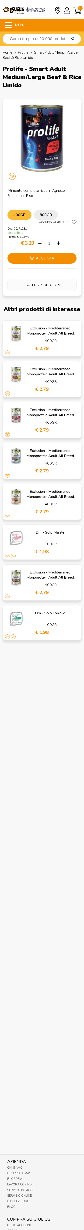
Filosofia (14, 1179)
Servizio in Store (20, 1190)
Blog (11, 1207)
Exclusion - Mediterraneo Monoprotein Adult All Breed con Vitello (50, 415)
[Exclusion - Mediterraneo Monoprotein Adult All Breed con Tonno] (16, 456)
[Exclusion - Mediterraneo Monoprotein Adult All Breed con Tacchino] (16, 578)
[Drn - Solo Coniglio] (16, 618)
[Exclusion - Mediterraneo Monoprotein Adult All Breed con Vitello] (16, 415)
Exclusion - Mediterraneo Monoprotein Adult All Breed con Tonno (50, 456)
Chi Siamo (15, 1168)
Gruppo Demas (19, 1173)
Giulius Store (18, 1201)
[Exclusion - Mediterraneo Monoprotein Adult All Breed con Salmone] (16, 497)
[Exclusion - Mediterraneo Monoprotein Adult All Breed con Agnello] (16, 333)
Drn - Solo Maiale (50, 532)
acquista (44, 258)
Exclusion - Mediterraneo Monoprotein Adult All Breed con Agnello (50, 333)
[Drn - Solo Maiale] (16, 538)
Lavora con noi (19, 1184)
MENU (19, 25)
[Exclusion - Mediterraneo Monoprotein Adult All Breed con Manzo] (16, 374)
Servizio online (19, 1196)
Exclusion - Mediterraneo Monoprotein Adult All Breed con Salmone (50, 496)
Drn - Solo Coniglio (50, 613)
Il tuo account (19, 1225)
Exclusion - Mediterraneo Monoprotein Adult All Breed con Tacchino (50, 577)
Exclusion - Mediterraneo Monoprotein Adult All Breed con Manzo (50, 374)
